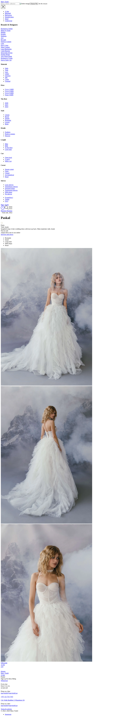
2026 (6, 103)
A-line (7, 11)
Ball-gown (8, 15)
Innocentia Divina (6, 53)
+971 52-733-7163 (7, 697)
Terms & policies (6, 709)
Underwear (8, 21)
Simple (7, 118)
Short (6, 19)
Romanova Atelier (7, 29)
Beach (7, 117)
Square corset (9, 169)
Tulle (6, 70)
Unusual (7, 81)
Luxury (7, 122)
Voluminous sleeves (11, 187)
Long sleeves (9, 185)
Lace (6, 72)
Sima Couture (5, 47)
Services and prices (7, 234)
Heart (7, 177)
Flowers (7, 136)
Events (9, 197)
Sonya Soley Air (6, 60)
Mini (6, 144)
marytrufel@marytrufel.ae (9, 693)
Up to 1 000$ (9, 89)
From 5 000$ (9, 95)
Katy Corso (4, 45)
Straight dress (9, 17)
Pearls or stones (10, 134)
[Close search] (3, 7)
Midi (6, 146)
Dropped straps (10, 188)
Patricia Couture (6, 42)
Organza (7, 76)
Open (7, 171)
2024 (6, 107)
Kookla (3, 34)
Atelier (7, 199)
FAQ (6, 201)
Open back (8, 157)
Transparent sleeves (11, 190)
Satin (6, 68)
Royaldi (3, 40)
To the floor (9, 148)
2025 (6, 105)
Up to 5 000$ (9, 93)
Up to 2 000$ (9, 91)
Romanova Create (7, 58)
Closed (7, 173)
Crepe (7, 79)
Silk (6, 77)
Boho (7, 124)
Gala (2, 43)
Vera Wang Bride (6, 56)
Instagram (8, 714)
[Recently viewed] (3, 209)
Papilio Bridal (5, 54)
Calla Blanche (5, 51)
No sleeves (8, 194)
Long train (8, 149)
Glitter (7, 74)
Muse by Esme (5, 30)
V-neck (7, 159)
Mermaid (8, 13)
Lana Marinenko (6, 49)
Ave (2, 38)
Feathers (7, 132)
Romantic (8, 120)
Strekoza (3, 36)
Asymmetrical (9, 175)
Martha (3, 32)
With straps (8, 192)
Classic (7, 115)
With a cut (8, 161)
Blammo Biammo (6, 211)
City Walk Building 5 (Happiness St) (13, 700)
